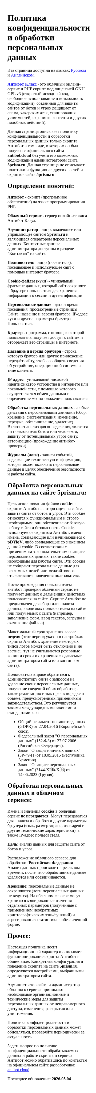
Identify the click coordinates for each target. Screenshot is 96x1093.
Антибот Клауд (22, 84)
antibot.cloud (18, 1069)
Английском (22, 75)
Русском (78, 70)
